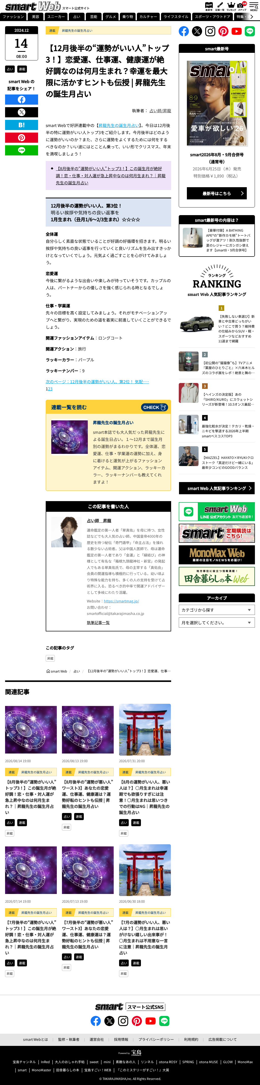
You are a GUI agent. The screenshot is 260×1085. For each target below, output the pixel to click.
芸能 (93, 16)
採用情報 (121, 1039)
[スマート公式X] (197, 33)
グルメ (110, 16)
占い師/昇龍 (160, 110)
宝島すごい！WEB (97, 1070)
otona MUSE (208, 1062)
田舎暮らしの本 (67, 1070)
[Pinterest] (21, 138)
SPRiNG (188, 1062)
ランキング (231, 6)
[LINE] (21, 150)
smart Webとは (35, 1039)
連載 (22, 69)
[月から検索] (217, 622)
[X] (21, 112)
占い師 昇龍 (99, 520)
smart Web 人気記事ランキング (217, 488)
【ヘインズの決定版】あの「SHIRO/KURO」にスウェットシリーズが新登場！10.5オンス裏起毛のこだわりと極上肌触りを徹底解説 (228, 399)
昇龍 (50, 658)
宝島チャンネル (24, 1062)
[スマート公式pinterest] (223, 33)
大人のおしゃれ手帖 (70, 1062)
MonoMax (245, 1062)
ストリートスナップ (242, 6)
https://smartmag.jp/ (121, 600)
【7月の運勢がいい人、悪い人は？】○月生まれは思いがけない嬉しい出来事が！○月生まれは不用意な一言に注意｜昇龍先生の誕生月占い (144, 937)
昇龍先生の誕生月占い (119, 125)
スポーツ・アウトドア (212, 16)
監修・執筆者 (68, 1039)
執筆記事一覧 (98, 622)
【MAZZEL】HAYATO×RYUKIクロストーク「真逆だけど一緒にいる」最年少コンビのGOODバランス (228, 462)
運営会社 (97, 1039)
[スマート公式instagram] (210, 33)
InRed (45, 1062)
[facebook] (21, 99)
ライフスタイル (176, 16)
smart (22, 1070)
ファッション (13, 16)
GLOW (228, 1062)
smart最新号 (208, 6)
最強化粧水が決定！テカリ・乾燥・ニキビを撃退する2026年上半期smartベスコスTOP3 (228, 431)
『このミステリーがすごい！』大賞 (142, 1070)
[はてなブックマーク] (21, 125)
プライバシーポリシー (156, 1039)
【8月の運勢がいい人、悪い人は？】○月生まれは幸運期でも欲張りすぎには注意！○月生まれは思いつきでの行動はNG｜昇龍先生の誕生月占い (144, 797)
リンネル (147, 1062)
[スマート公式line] (250, 33)
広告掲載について (222, 1039)
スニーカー (56, 16)
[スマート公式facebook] (184, 33)
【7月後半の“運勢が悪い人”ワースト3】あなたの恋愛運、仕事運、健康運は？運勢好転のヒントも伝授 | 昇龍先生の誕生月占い (87, 934)
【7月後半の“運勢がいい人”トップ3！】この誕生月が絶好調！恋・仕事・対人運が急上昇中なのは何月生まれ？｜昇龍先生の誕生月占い (30, 937)
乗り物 (127, 16)
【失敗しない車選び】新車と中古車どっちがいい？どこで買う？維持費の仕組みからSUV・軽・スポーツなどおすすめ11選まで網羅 (236, 329)
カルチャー (148, 16)
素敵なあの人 (126, 1062)
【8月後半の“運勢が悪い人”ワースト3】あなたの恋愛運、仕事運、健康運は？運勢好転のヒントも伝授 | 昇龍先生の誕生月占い (87, 794)
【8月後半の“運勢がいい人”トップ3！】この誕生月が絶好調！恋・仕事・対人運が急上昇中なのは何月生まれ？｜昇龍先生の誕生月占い (111, 175)
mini (107, 1062)
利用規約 (191, 1039)
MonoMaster (41, 1070)
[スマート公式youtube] (237, 33)
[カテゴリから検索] (217, 610)
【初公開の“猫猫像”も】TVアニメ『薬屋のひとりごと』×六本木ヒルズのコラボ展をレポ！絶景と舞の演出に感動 (228, 367)
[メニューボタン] (253, 6)
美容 (35, 16)
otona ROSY (168, 1062)
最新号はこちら (217, 193)
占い (76, 16)
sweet (94, 1062)
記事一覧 (219, 6)
